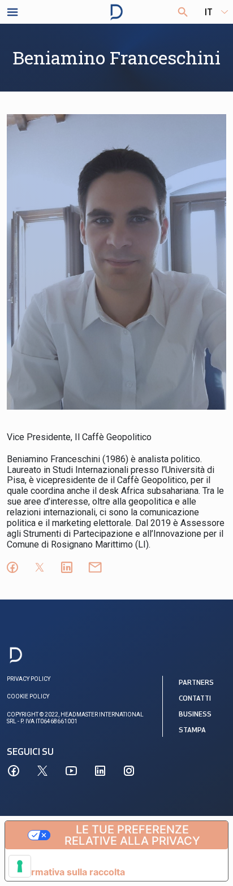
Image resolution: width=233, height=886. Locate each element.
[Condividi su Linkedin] (66, 567)
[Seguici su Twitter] (42, 771)
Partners (196, 683)
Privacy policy (28, 679)
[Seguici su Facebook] (13, 771)
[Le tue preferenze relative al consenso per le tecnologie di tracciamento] (20, 866)
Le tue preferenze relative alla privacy (132, 835)
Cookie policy (28, 696)
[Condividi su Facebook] (12, 567)
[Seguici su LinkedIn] (100, 771)
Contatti (195, 699)
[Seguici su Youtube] (71, 771)
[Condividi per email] (95, 567)
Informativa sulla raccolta (69, 872)
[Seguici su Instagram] (129, 771)
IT (209, 13)
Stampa (192, 730)
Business (195, 714)
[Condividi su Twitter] (39, 567)
